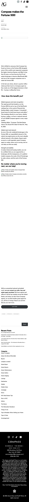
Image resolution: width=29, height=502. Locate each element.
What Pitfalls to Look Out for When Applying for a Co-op (12, 346)
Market (3, 384)
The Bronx (4, 404)
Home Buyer (4, 364)
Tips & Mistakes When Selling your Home (12, 412)
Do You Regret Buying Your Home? (8, 332)
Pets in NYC (4, 398)
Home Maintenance (6, 370)
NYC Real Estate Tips (7, 395)
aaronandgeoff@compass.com (14, 454)
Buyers (3, 358)
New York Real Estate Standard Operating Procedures (14, 485)
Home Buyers (4, 367)
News (8, 29)
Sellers (3, 401)
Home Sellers (3, 29)
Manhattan (4, 381)
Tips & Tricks (4, 415)
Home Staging (5, 375)
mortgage (3, 390)
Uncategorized (5, 418)
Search (24, 324)
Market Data (4, 387)
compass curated (5, 361)
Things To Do (4, 409)
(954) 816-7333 (14, 456)
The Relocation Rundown (8, 407)
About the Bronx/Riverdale (8, 356)
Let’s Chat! (14, 306)
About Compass (5, 353)
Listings (3, 378)
